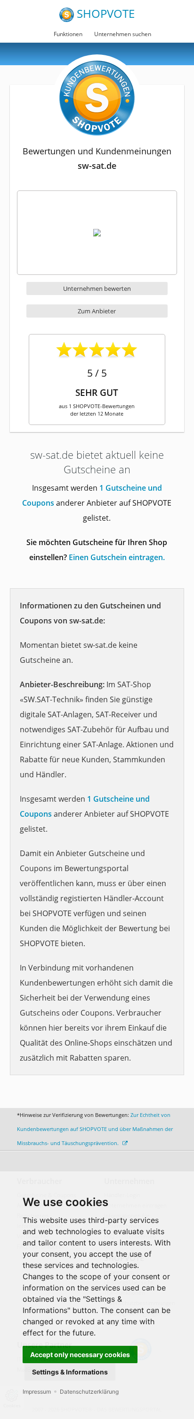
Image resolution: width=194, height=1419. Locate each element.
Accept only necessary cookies (80, 1354)
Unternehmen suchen (122, 34)
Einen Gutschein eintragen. (117, 557)
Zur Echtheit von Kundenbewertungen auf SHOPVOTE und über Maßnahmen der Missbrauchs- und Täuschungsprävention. (95, 1128)
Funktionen (68, 34)
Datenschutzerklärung (89, 1391)
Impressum (37, 1391)
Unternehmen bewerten (97, 288)
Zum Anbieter (97, 311)
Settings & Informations (70, 1372)
